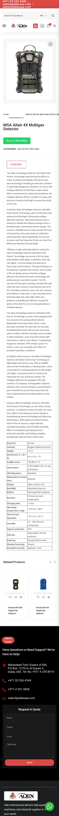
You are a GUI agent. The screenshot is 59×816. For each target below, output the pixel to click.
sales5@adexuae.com (17, 4)
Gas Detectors (25, 149)
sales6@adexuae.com (16, 6)
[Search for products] (53, 15)
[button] (50, 562)
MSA (37, 149)
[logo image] (19, 26)
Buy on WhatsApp (17, 140)
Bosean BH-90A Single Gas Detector (15, 610)
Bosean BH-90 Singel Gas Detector (42, 610)
